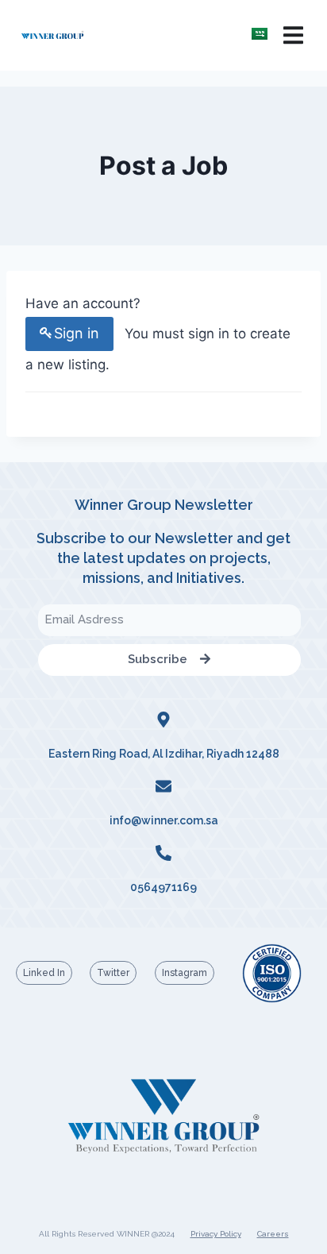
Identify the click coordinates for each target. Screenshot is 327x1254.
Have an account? (82, 303)
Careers (273, 1233)
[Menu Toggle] (293, 35)
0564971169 (163, 887)
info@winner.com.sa (164, 820)
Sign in (76, 333)
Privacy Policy (215, 1233)
